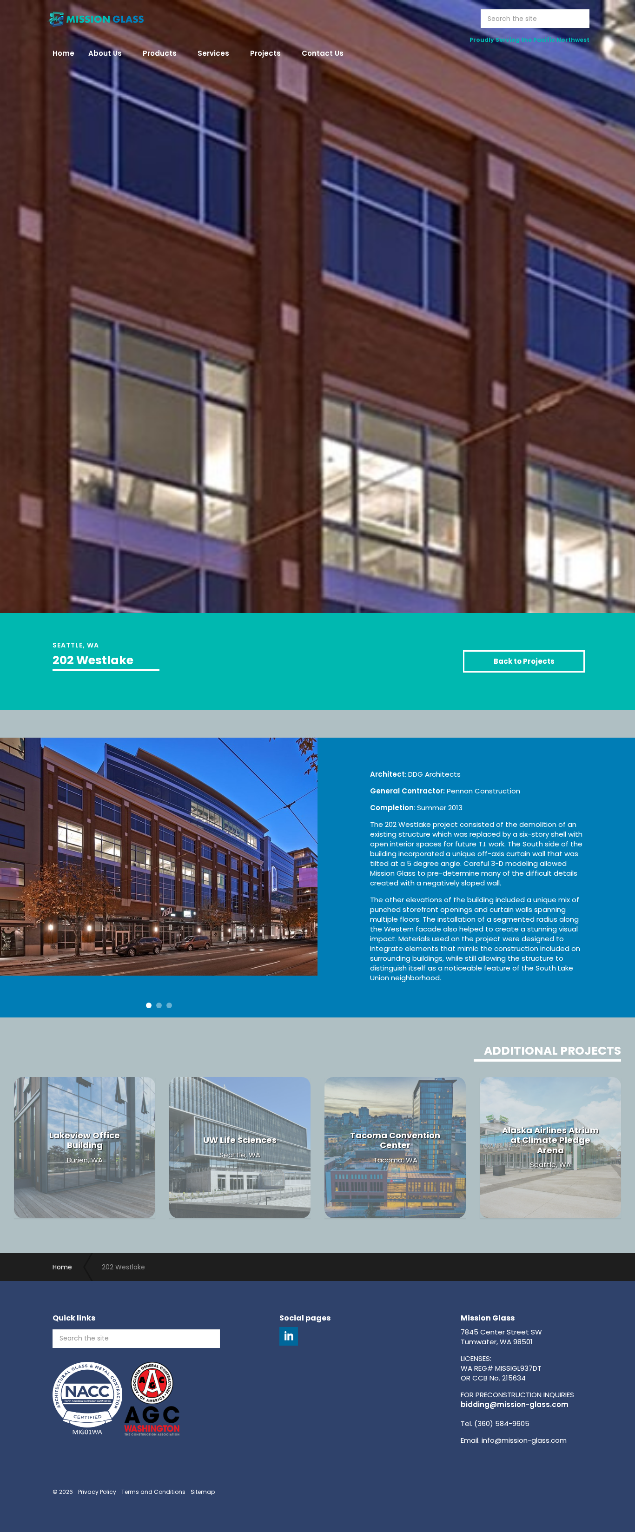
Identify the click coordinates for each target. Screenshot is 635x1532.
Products (160, 53)
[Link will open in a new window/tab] (288, 1336)
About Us (105, 53)
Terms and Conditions (153, 1492)
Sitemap (203, 1492)
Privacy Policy (97, 1492)
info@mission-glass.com (524, 1440)
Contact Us (323, 53)
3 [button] (169, 1005)
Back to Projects (524, 661)
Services (213, 53)
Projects (265, 53)
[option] (317, 421)
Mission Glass (95, 18)
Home (63, 53)
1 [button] (149, 1005)
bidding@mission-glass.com (515, 1404)
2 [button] (159, 1005)
